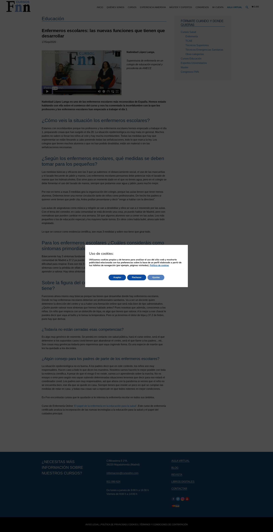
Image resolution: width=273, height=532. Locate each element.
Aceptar (117, 277)
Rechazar (136, 277)
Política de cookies (159, 265)
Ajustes (156, 277)
